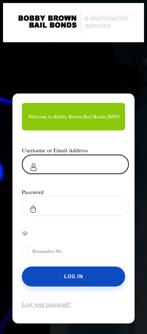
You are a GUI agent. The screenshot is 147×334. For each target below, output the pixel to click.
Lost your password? (46, 304)
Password (33, 192)
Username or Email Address (55, 150)
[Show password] (30, 233)
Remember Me (47, 251)
